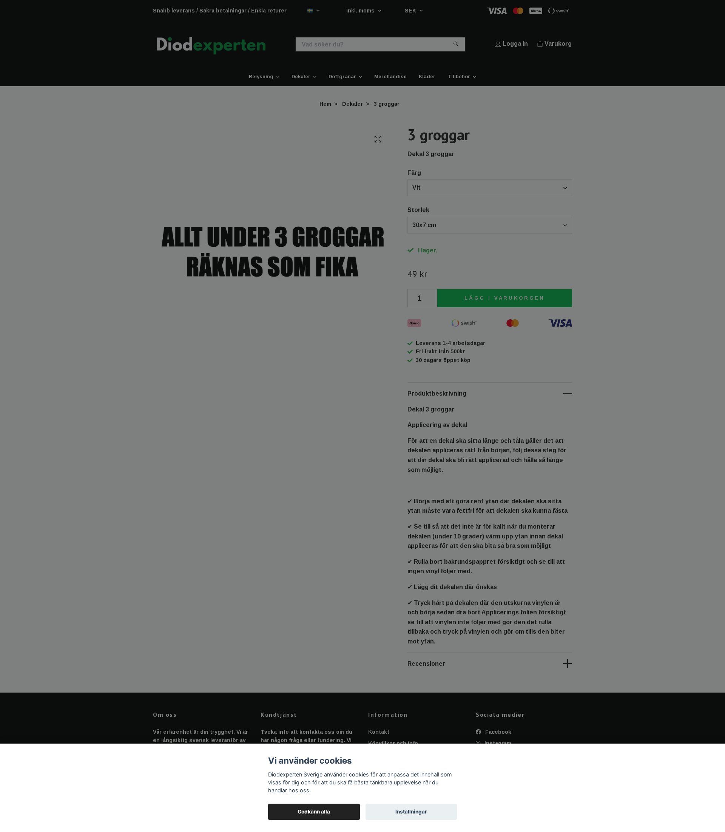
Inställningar (411, 812)
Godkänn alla (314, 812)
